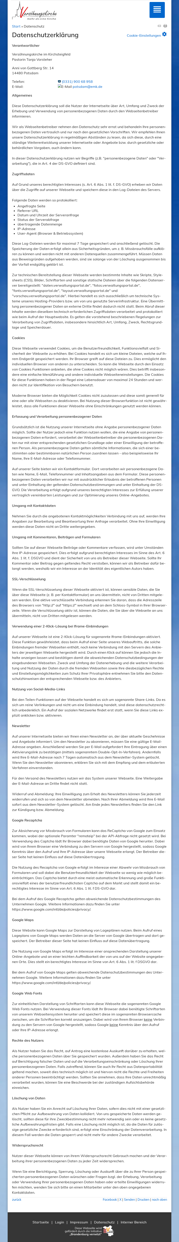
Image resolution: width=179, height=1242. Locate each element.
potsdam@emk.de (87, 86)
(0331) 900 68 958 (77, 81)
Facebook (110, 1200)
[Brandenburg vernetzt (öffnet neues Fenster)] (89, 1236)
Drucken (143, 1200)
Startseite (41, 1222)
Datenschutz (104, 1222)
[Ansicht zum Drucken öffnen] (165, 26)
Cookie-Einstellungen (147, 34)
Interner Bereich (133, 1222)
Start (16, 26)
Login (59, 1222)
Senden (129, 1200)
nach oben (159, 1200)
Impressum (79, 1222)
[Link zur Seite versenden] (159, 26)
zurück (16, 1200)
